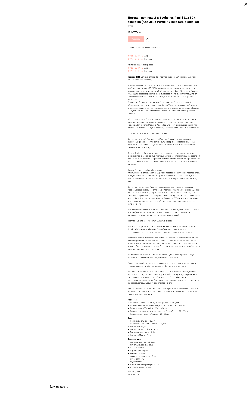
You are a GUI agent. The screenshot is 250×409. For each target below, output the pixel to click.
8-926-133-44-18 (135, 56)
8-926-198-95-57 (135, 59)
